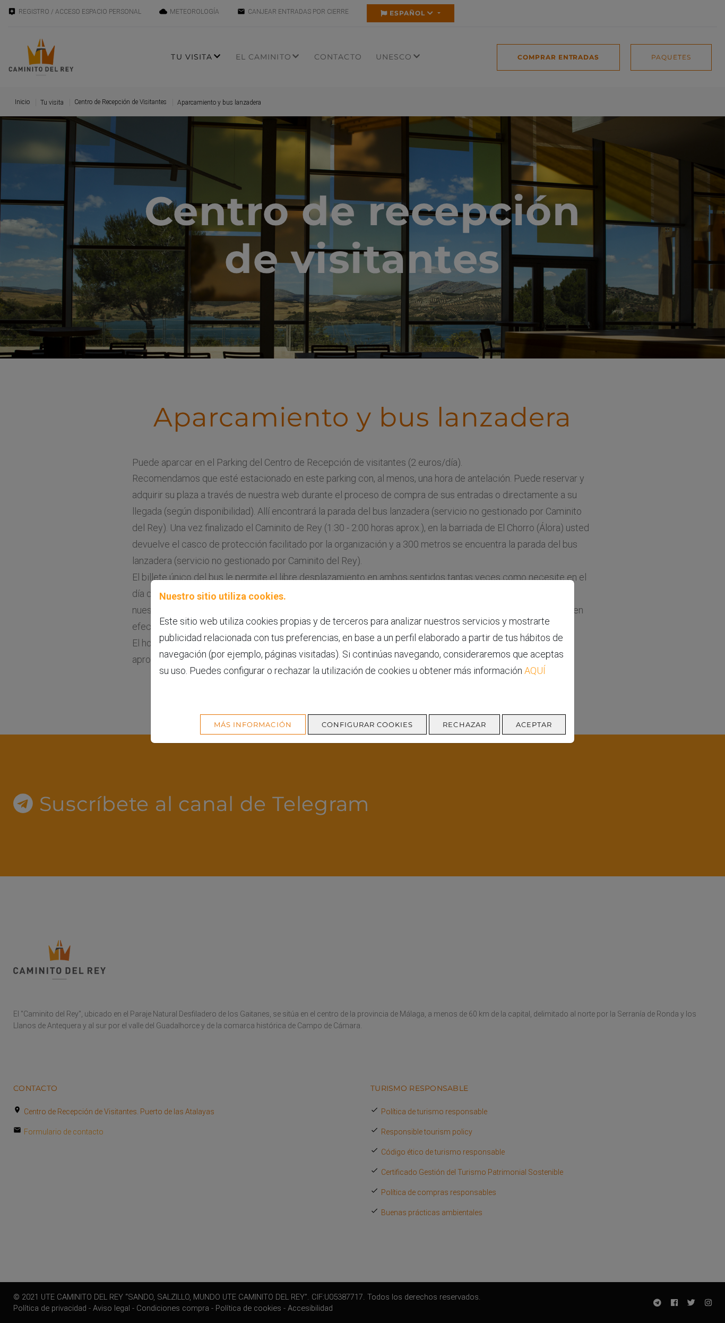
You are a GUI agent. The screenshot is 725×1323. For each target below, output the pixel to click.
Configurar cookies (367, 724)
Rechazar (464, 724)
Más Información (253, 724)
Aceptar (534, 724)
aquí (535, 670)
